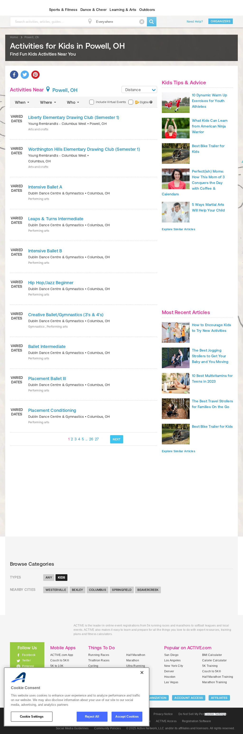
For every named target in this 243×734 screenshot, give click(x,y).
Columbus (97, 590)
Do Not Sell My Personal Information (202, 714)
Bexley (77, 590)
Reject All (92, 716)
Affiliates (219, 698)
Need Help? (195, 21)
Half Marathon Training (217, 676)
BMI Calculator (212, 655)
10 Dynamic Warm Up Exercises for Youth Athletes (209, 100)
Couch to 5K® (59, 660)
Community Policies (107, 728)
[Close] (142, 672)
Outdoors (147, 10)
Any (49, 577)
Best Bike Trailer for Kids (212, 426)
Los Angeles (172, 660)
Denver (169, 671)
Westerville (56, 590)
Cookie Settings (32, 716)
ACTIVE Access (166, 721)
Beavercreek (148, 590)
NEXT (117, 439)
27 (97, 439)
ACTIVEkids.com (23, 9)
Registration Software (196, 721)
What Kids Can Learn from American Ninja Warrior (210, 126)
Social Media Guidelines (72, 728)
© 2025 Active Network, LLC (145, 728)
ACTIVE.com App (61, 655)
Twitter (26, 660)
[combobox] (139, 89)
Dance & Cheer (93, 10)
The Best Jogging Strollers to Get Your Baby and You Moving (210, 356)
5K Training (210, 666)
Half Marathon (135, 655)
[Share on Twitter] (25, 75)
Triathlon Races (99, 660)
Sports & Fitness (63, 10)
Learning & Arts (123, 10)
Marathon (132, 660)
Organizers (220, 21)
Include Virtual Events (111, 102)
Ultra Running (135, 666)
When (20, 102)
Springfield (121, 590)
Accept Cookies (127, 716)
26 (91, 439)
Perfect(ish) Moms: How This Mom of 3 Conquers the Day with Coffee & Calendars (193, 182)
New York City (173, 666)
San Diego (171, 655)
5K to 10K (56, 666)
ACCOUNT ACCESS (188, 698)
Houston (170, 676)
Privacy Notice (163, 714)
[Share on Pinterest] (35, 75)
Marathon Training (214, 682)
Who (71, 102)
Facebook (28, 655)
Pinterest (28, 666)
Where (46, 102)
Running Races (98, 655)
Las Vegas (171, 682)
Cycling (93, 666)
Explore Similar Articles (178, 229)
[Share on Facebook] (14, 75)
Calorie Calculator (214, 660)
